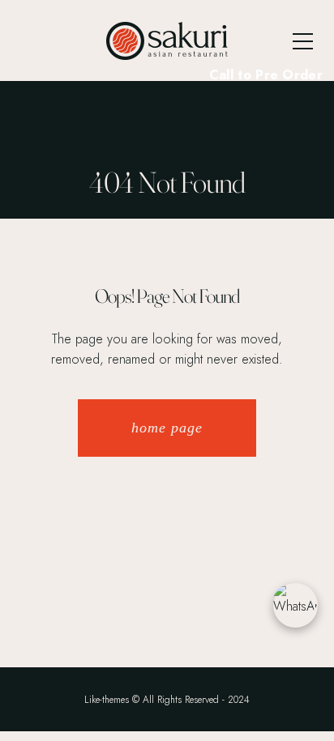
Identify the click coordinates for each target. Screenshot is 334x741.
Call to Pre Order (266, 75)
